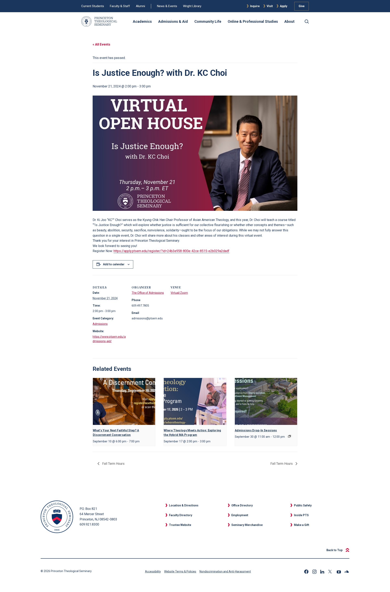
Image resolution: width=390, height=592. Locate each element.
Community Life (207, 21)
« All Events (101, 44)
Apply (283, 6)
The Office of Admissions (148, 292)
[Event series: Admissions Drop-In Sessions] (289, 436)
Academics (142, 21)
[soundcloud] (346, 571)
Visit (270, 6)
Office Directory (242, 505)
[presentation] (124, 401)
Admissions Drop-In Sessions (256, 430)
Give (301, 6)
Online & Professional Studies (253, 21)
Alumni (140, 6)
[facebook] (306, 571)
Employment (239, 515)
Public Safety (303, 505)
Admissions (100, 323)
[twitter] (330, 571)
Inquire (255, 6)
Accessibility (153, 571)
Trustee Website (180, 525)
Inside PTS (301, 515)
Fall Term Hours (113, 464)
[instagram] (314, 571)
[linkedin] (322, 572)
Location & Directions (183, 505)
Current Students (92, 6)
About (289, 21)
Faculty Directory (180, 515)
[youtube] (338, 571)
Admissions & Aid (173, 21)
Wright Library (192, 6)
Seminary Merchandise (247, 525)
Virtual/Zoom (179, 292)
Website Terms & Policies (180, 571)
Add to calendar (114, 264)
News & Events (167, 6)
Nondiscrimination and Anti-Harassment (225, 571)
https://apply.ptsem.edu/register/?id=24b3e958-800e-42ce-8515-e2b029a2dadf (171, 251)
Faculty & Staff (120, 6)
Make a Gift (301, 525)
